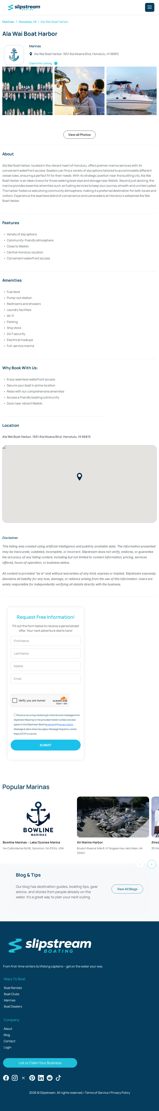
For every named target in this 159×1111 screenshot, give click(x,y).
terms (51, 724)
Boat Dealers (13, 1006)
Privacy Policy (120, 1092)
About (8, 1029)
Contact (9, 1041)
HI (34, 22)
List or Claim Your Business (40, 1062)
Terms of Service (97, 1092)
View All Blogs (127, 889)
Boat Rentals (13, 988)
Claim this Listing (43, 63)
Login (7, 1047)
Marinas (8, 22)
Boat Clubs (11, 994)
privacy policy (66, 724)
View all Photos (79, 135)
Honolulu (25, 22)
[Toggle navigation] (149, 7)
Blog (7, 1035)
